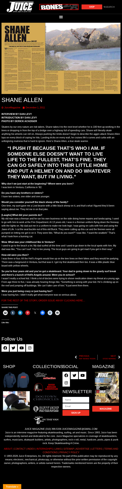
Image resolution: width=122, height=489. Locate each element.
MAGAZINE (103, 366)
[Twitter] (13, 348)
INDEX (31, 449)
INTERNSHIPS (45, 449)
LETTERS (96, 449)
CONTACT (20, 449)
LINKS (58, 449)
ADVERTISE (83, 449)
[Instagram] (29, 348)
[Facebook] (5, 348)
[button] (61, 17)
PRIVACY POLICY (69, 452)
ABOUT (8, 449)
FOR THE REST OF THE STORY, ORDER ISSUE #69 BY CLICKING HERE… (43, 300)
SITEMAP (69, 449)
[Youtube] (21, 348)
